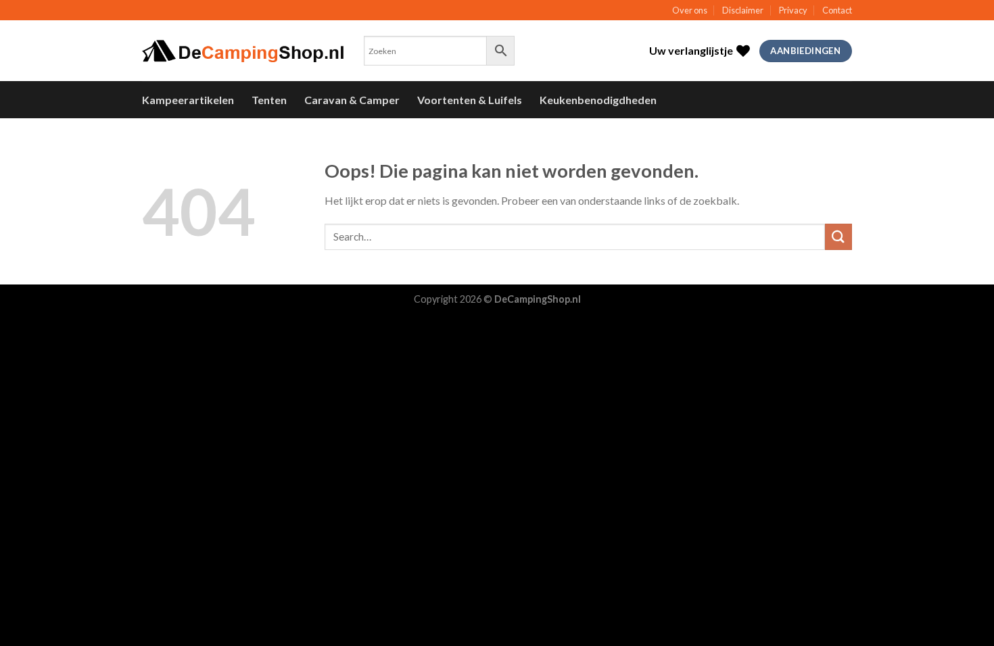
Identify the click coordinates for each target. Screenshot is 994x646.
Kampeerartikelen (188, 99)
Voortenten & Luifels (469, 99)
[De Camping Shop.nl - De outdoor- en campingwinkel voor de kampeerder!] (243, 51)
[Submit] (838, 237)
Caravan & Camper (352, 99)
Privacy (793, 10)
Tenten (269, 99)
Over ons (689, 10)
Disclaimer (742, 10)
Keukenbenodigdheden (598, 99)
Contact (837, 10)
